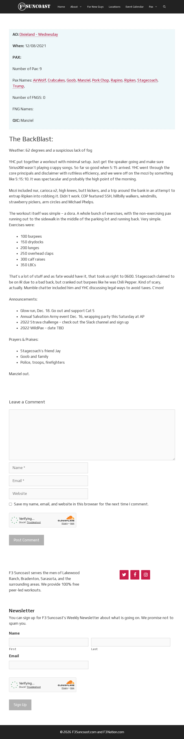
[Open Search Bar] (164, 6)
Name (14, 633)
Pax (151, 6)
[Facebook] (134, 575)
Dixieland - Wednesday (39, 34)
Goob (71, 80)
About (74, 6)
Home (61, 6)
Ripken (130, 80)
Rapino (117, 80)
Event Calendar (135, 6)
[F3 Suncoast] (35, 6)
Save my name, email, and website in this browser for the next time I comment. (81, 504)
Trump (18, 86)
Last (94, 649)
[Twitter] (124, 575)
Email (14, 656)
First (12, 649)
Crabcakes (56, 80)
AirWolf (39, 80)
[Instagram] (145, 575)
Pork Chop (100, 80)
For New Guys (95, 6)
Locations (114, 6)
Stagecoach (147, 80)
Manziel (84, 80)
